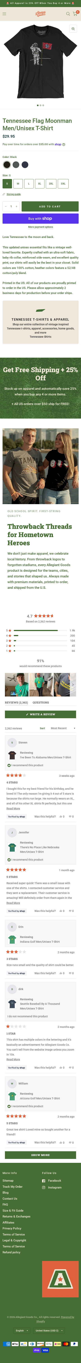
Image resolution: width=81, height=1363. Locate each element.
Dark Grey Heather (16, 164)
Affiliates (8, 1222)
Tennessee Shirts (40, 336)
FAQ (5, 1204)
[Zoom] (73, 29)
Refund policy (11, 1252)
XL (39, 183)
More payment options (40, 227)
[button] (40, 630)
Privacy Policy (12, 1228)
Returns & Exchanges (16, 1216)
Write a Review (43, 715)
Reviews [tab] (16, 703)
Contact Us (10, 1198)
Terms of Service (14, 1234)
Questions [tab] (41, 703)
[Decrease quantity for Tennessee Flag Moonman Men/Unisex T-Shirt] (6, 206)
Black (7, 164)
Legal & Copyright (14, 1240)
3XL (63, 183)
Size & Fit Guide (13, 1210)
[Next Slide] (73, 684)
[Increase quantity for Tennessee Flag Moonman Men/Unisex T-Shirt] (16, 206)
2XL (51, 183)
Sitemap (8, 1180)
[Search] (68, 14)
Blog (6, 1192)
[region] (40, 684)
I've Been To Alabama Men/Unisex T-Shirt (45, 757)
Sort (42, 728)
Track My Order (12, 1186)
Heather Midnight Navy (25, 164)
